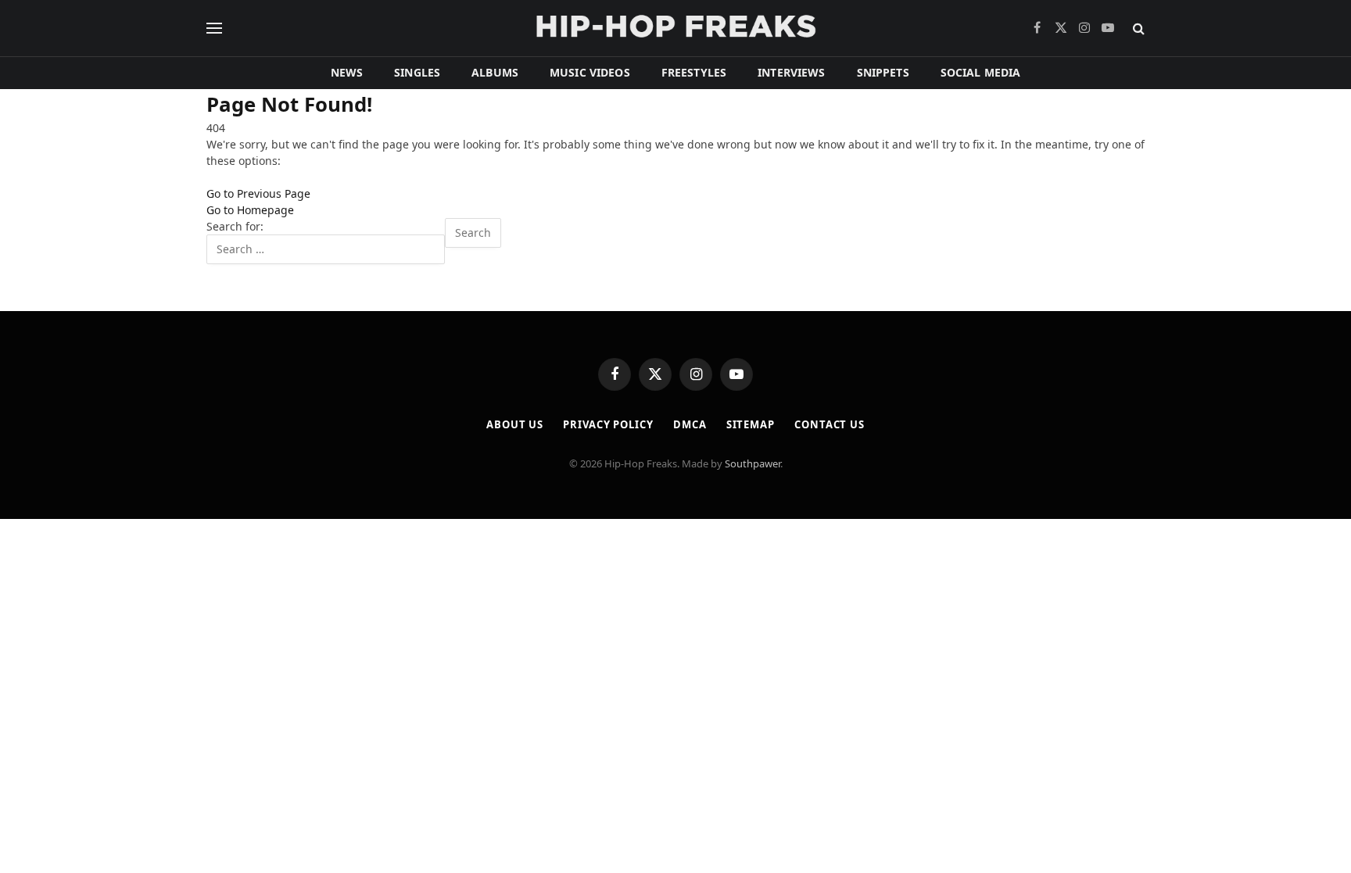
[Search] (1137, 28)
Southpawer (752, 463)
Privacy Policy (608, 424)
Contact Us (829, 424)
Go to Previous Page (258, 193)
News (347, 72)
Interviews (791, 72)
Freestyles (693, 72)
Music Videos (590, 72)
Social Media (981, 72)
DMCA (690, 424)
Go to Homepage (250, 209)
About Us (514, 424)
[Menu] (214, 28)
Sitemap (750, 424)
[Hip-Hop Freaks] (675, 28)
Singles (417, 72)
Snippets (883, 72)
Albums (494, 72)
